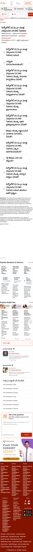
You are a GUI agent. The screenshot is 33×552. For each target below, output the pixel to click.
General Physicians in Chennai (26, 469)
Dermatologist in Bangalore (6, 518)
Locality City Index (20, 534)
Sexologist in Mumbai (15, 494)
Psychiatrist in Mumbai (15, 479)
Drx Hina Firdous (14, 353)
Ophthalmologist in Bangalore (6, 527)
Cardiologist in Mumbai (15, 473)
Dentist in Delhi (4, 466)
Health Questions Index (16, 539)
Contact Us (16, 503)
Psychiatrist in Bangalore (6, 515)
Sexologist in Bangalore (5, 530)
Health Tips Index (5, 539)
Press (14, 519)
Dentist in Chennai (27, 466)
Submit (26, 434)
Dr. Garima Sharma (15, 370)
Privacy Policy (16, 516)
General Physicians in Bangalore (5, 505)
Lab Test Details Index (23, 544)
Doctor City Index (11, 534)
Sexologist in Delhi (5, 492)
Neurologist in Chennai (26, 485)
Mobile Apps (16, 507)
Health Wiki (23, 536)
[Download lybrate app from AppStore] (27, 516)
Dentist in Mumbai (16, 466)
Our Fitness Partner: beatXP (17, 514)
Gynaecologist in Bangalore (6, 512)
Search (31, 14)
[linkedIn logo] (25, 504)
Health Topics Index (17, 541)
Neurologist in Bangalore (5, 521)
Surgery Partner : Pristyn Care (17, 511)
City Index (3, 534)
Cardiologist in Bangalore (6, 509)
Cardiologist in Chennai (26, 473)
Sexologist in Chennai (26, 494)
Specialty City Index (14, 536)
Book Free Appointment (28, 3)
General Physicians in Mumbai (15, 469)
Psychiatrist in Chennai (26, 479)
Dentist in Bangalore (5, 501)
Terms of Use (16, 508)
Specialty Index (4, 536)
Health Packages (13, 544)
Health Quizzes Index (6, 541)
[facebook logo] (25, 501)
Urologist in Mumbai (14, 488)
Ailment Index (4, 544)
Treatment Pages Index (6, 546)
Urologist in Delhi (5, 487)
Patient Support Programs (19, 546)
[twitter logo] (29, 501)
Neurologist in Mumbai (15, 485)
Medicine (6, 18)
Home (1, 18)
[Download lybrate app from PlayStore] (27, 512)
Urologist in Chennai (26, 488)
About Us (15, 502)
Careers (15, 505)
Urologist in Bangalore (5, 524)
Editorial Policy (17, 518)
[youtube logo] (29, 504)
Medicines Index (27, 541)
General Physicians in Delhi (4, 469)
